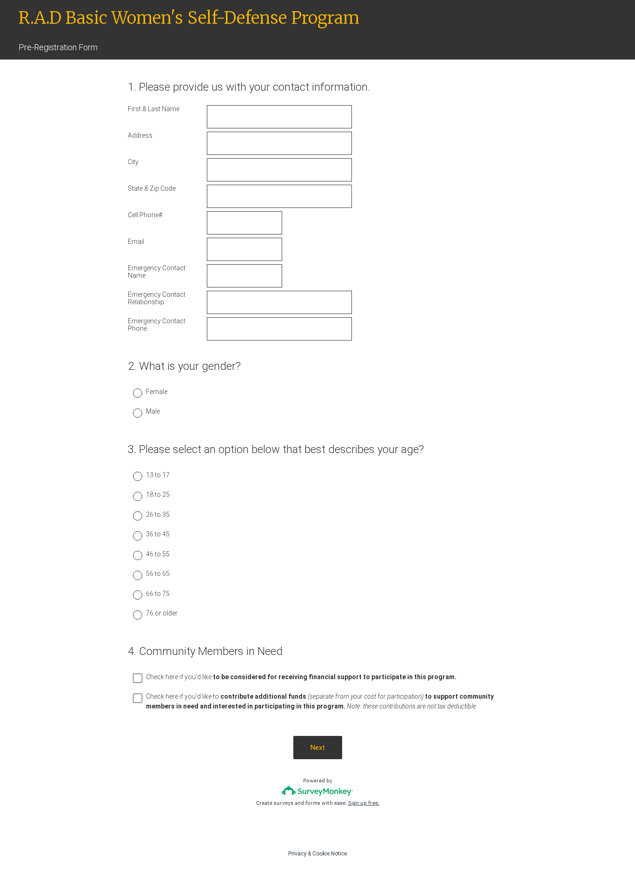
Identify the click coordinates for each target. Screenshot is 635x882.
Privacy (297, 853)
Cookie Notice (329, 853)
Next (318, 747)
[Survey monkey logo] (318, 790)
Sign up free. (363, 803)
